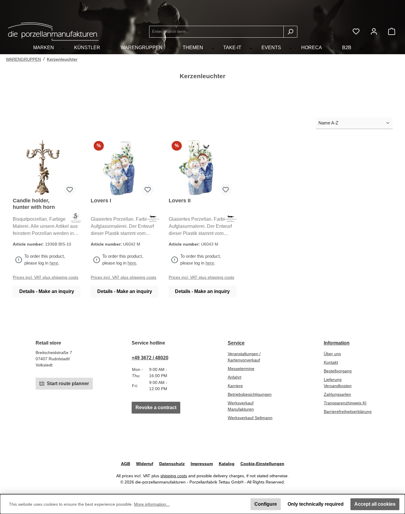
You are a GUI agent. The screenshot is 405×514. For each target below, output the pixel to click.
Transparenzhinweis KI (345, 403)
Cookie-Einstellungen (262, 463)
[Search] (290, 32)
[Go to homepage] (53, 31)
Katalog (227, 463)
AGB (125, 463)
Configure (265, 504)
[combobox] (216, 32)
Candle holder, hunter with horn (34, 204)
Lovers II (180, 201)
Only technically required (316, 504)
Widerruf (144, 463)
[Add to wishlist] (70, 190)
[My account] (373, 31)
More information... (152, 504)
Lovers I (101, 201)
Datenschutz (172, 463)
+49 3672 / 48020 (150, 357)
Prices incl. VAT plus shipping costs (45, 277)
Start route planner (67, 383)
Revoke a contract (155, 407)
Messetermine (241, 368)
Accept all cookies (375, 504)
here (54, 262)
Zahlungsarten (337, 394)
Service (236, 342)
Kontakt (331, 362)
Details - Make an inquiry (46, 291)
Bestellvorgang (338, 371)
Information (337, 342)
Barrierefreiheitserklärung (347, 411)
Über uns (332, 353)
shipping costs (173, 475)
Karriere (235, 385)
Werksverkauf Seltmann (250, 417)
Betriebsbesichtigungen (250, 394)
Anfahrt (234, 377)
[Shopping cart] (391, 31)
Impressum (202, 463)
